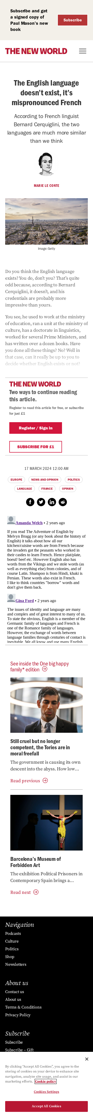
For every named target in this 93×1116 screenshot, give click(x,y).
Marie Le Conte (46, 185)
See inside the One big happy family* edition (39, 666)
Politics (74, 479)
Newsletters (15, 964)
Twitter (41, 502)
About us (13, 999)
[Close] (86, 1059)
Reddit (63, 502)
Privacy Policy (17, 1015)
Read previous (25, 781)
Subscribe (73, 20)
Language (24, 488)
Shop (9, 956)
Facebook (30, 502)
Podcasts (13, 933)
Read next (20, 892)
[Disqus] (46, 578)
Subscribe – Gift (19, 1050)
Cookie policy (45, 1081)
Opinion (67, 488)
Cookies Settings (46, 1092)
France (47, 488)
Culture (12, 941)
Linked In (52, 502)
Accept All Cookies (46, 1106)
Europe (16, 479)
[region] (46, 1084)
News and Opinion (44, 479)
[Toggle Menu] (83, 51)
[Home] (36, 51)
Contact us (14, 991)
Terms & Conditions (23, 1007)
